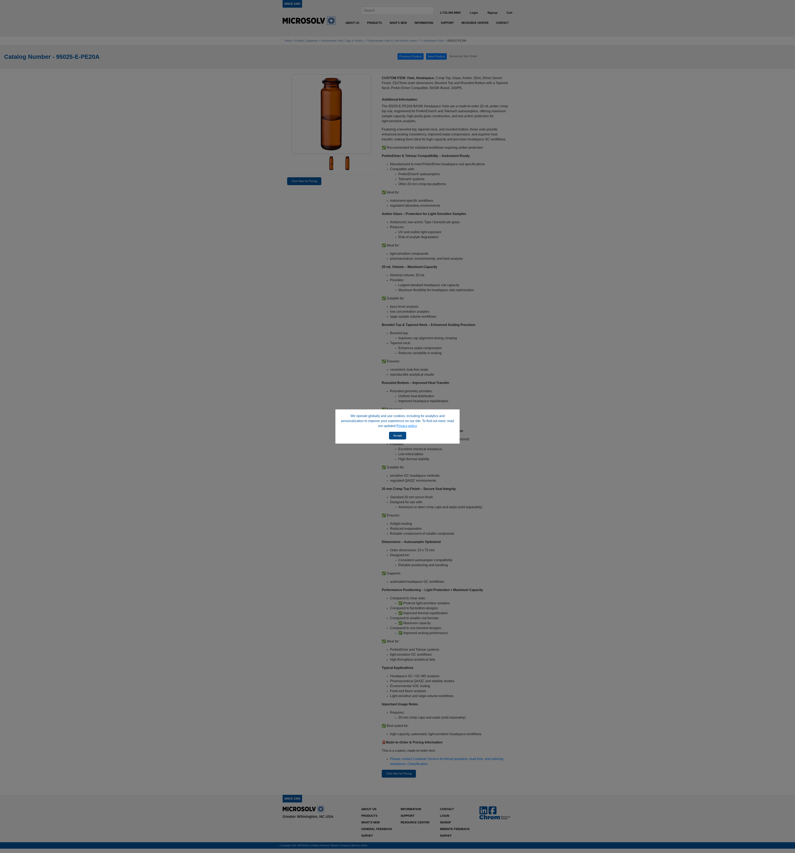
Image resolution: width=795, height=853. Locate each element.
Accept (397, 435)
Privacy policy (406, 426)
